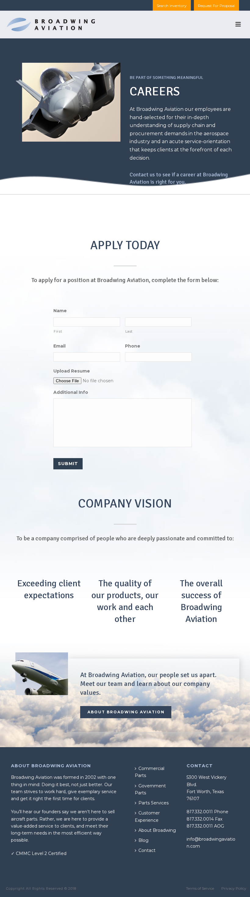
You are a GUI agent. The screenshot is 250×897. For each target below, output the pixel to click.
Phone (132, 346)
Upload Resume (71, 371)
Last (129, 331)
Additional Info (70, 392)
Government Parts (150, 789)
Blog (143, 840)
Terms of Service (200, 888)
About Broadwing (157, 830)
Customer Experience (147, 816)
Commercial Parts (149, 772)
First (58, 331)
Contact (146, 850)
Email (59, 346)
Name (60, 310)
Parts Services (153, 803)
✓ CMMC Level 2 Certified (38, 853)
